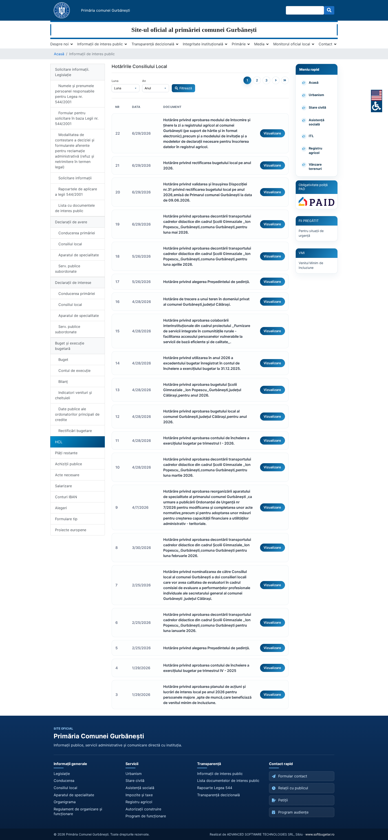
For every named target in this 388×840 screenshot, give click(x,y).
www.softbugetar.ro (319, 834)
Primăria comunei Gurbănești (105, 10)
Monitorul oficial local (291, 44)
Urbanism (134, 773)
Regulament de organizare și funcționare (78, 811)
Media (259, 44)
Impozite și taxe (139, 795)
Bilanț (61, 381)
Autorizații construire (143, 809)
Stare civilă (135, 780)
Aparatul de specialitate (77, 255)
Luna (115, 81)
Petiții (283, 800)
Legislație (62, 773)
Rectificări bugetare (73, 430)
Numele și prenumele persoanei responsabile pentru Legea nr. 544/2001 (74, 93)
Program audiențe (293, 812)
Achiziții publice (68, 464)
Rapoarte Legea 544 (214, 787)
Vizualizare (272, 133)
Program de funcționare (146, 816)
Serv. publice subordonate (67, 269)
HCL (58, 442)
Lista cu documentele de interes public (75, 208)
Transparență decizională (153, 44)
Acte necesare (67, 475)
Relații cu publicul (293, 788)
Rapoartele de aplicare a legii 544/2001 (76, 192)
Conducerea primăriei (75, 233)
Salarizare (63, 486)
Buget (61, 359)
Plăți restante (66, 453)
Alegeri (61, 508)
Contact (325, 44)
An (144, 81)
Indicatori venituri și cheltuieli (73, 395)
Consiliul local (68, 244)
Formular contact (292, 776)
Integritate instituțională (203, 44)
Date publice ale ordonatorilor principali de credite (77, 414)
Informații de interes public (100, 44)
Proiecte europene (70, 530)
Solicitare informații (73, 178)
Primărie (239, 44)
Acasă (59, 54)
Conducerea (64, 780)
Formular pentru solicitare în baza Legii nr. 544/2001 (76, 118)
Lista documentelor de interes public (228, 780)
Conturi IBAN (66, 497)
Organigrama (65, 802)
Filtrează (185, 88)
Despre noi (59, 44)
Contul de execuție (72, 370)
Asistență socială (140, 787)
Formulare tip (66, 519)
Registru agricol (139, 802)
